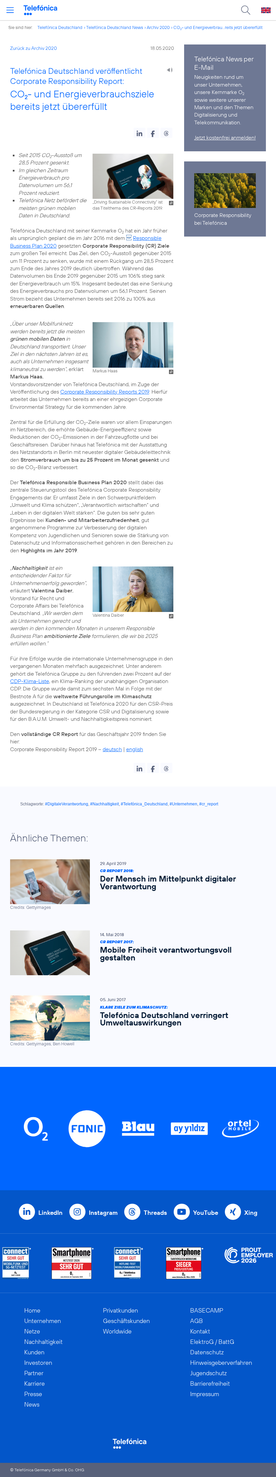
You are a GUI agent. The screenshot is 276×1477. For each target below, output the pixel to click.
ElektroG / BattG (212, 1342)
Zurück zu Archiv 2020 (33, 48)
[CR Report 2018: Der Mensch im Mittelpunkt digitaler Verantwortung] (135, 884)
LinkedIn (50, 1213)
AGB (196, 1321)
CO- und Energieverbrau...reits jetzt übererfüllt (218, 27)
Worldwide (117, 1331)
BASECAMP (206, 1310)
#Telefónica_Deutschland (144, 804)
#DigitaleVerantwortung (66, 804)
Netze (32, 1331)
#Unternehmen (183, 804)
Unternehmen (42, 1321)
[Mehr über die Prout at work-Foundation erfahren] (249, 1263)
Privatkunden (120, 1310)
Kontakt (200, 1331)
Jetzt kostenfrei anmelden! (225, 137)
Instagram (103, 1213)
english (134, 749)
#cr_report (208, 804)
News (31, 1404)
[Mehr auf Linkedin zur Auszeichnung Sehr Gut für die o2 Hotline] (128, 1263)
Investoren (38, 1362)
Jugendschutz (208, 1373)
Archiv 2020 (158, 27)
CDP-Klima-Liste (29, 681)
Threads (155, 1213)
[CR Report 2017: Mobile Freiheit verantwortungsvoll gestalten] (135, 952)
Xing (250, 1213)
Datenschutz (207, 1352)
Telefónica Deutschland (59, 27)
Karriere (34, 1383)
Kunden (34, 1352)
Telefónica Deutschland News (114, 27)
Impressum (204, 1394)
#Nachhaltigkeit (104, 804)
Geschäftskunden (126, 1321)
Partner (33, 1373)
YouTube (205, 1213)
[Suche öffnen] (246, 10)
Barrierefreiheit (210, 1383)
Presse (33, 1394)
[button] (139, 133)
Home (32, 1310)
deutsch (112, 749)
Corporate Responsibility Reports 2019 (104, 391)
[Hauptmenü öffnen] (10, 10)
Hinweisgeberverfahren (221, 1362)
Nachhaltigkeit (43, 1342)
